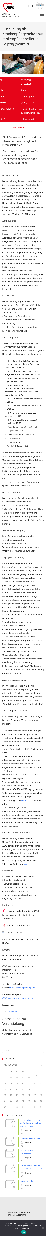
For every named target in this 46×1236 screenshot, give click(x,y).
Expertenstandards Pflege (30, 1138)
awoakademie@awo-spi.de (22, 987)
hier (25, 864)
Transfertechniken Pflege (29, 1181)
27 (23, 1101)
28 (29, 1101)
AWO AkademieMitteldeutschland (11, 15)
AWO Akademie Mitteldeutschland (18, 998)
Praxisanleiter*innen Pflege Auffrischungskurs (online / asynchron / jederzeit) (30, 1123)
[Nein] (43, 1228)
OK (23, 1232)
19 (17, 1095)
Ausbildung (12, 1011)
